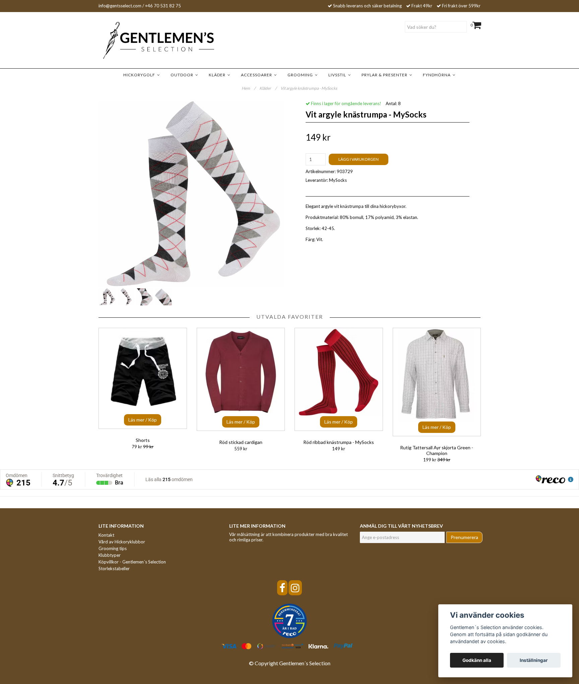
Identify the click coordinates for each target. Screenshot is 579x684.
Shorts (143, 440)
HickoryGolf (140, 74)
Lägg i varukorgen (358, 159)
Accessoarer (257, 74)
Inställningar (534, 660)
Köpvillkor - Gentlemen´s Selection (132, 561)
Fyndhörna (438, 74)
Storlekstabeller (114, 568)
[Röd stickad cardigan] (241, 379)
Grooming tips (113, 548)
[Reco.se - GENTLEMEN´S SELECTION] (289, 621)
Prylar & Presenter (385, 74)
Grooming (301, 74)
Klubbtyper (110, 555)
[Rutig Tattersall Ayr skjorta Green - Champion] (437, 382)
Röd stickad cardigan (240, 442)
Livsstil (338, 74)
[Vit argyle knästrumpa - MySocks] (191, 194)
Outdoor (183, 74)
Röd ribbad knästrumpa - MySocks (338, 442)
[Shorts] (143, 378)
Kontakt (106, 535)
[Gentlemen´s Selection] (149, 40)
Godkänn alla (476, 660)
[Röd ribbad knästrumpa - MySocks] (339, 379)
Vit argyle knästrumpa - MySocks (309, 88)
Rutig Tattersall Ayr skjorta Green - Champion (436, 450)
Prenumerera (464, 537)
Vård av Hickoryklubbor (122, 541)
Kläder (218, 74)
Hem (248, 88)
